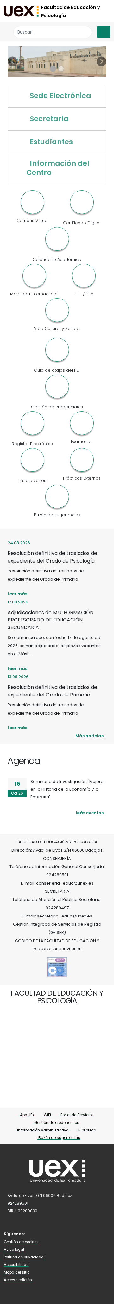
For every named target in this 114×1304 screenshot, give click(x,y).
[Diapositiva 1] (53, 69)
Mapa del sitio (16, 1272)
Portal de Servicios (77, 1115)
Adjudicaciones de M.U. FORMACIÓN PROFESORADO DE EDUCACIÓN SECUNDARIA (50, 620)
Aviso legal (14, 1249)
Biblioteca (86, 1130)
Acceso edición (18, 1279)
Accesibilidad (16, 1264)
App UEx (26, 1115)
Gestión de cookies (21, 1241)
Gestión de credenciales (56, 1122)
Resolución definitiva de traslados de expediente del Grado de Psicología (52, 557)
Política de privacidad (24, 1257)
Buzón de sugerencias (58, 1137)
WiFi (47, 1115)
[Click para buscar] (85, 32)
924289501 (18, 1203)
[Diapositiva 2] (61, 69)
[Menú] (103, 32)
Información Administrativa (42, 1130)
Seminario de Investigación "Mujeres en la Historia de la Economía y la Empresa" (68, 789)
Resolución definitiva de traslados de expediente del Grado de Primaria (52, 691)
